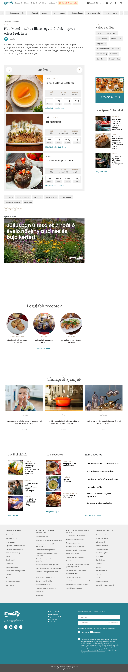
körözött (113, 54)
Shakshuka (40, 592)
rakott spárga (66, 197)
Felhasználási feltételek (56, 612)
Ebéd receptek (101, 535)
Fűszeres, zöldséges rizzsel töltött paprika (47, 573)
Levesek (99, 564)
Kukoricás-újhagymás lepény (76, 570)
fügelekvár (101, 43)
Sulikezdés (115, 117)
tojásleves (101, 59)
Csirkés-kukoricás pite (73, 577)
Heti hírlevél (97, 632)
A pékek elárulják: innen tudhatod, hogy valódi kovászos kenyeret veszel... (117, 142)
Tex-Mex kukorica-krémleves (76, 550)
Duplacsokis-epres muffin (59, 160)
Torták (98, 567)
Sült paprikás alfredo (43, 585)
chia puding (102, 54)
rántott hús (71, 336)
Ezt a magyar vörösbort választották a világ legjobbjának (117, 160)
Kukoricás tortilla (72, 574)
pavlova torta (110, 33)
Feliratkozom (113, 623)
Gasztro (8, 21)
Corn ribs (69, 561)
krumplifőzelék (68, 461)
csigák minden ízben (17, 336)
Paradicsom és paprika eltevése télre (49, 540)
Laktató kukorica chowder (75, 557)
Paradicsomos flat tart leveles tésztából (46, 554)
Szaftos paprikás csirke (44, 581)
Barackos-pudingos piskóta (99, 503)
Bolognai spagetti (12, 567)
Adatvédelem (53, 614)
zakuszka (46, 13)
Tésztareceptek (101, 571)
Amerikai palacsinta (13, 582)
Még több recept (44, 348)
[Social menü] (107, 3)
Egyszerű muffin (11, 538)
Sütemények (100, 542)
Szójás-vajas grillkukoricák (75, 547)
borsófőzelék (114, 59)
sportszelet (33, 13)
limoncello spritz (110, 13)
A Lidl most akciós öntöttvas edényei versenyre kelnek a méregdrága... (64, 422)
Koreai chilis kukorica (73, 554)
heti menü (9, 197)
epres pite (28, 202)
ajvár (99, 33)
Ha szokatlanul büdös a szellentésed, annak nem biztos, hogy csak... (24, 422)
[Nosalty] (8, 3)
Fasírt (8, 556)
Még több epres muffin (54, 186)
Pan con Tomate (42, 537)
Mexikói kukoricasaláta (74, 588)
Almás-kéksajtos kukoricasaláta (77, 585)
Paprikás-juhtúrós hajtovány (46, 588)
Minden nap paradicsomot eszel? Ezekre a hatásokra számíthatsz (117, 124)
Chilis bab (9, 564)
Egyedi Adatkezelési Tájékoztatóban (93, 651)
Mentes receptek (102, 546)
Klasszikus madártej (13, 553)
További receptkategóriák (105, 585)
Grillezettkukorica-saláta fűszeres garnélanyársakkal (78, 565)
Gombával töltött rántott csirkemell (71, 341)
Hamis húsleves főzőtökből (60, 82)
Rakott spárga (53, 121)
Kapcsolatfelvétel (54, 617)
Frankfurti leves (11, 535)
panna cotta (116, 38)
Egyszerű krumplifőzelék (14, 549)
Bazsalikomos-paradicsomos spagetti (46, 560)
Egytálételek (100, 560)
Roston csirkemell (12, 578)
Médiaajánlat (53, 622)
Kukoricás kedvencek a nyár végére (77, 531)
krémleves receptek (13, 202)
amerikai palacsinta (70, 493)
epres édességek (23, 197)
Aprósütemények (102, 538)
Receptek (18, 3)
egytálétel (37, 197)
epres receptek (51, 197)
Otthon (114, 154)
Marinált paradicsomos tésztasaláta (48, 568)
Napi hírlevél (85, 632)
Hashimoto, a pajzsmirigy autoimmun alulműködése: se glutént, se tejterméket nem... (31, 469)
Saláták (98, 574)
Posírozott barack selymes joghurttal (99, 495)
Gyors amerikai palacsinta (69, 496)
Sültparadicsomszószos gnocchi (47, 565)
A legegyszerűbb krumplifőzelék (69, 465)
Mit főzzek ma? (35, 3)
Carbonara (10, 585)
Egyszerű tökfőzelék (67, 480)
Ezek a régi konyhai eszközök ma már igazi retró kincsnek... (104, 422)
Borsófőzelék (10, 560)
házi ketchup (102, 38)
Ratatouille (40, 595)
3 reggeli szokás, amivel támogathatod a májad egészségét (31, 487)
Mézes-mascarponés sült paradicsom (45, 545)
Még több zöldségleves (54, 108)
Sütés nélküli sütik (102, 549)
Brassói (8, 574)
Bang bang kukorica (73, 543)
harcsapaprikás (93, 13)
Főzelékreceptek (102, 553)
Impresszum (52, 619)
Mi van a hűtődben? (49, 3)
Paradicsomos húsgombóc (15, 571)
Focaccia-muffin (94, 487)
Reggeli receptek (102, 582)
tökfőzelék (66, 477)
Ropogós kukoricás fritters (75, 539)
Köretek (98, 578)
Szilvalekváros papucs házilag (44, 341)
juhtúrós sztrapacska (15, 13)
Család (114, 134)
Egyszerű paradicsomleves (15, 546)
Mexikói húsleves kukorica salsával (78, 581)
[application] (44, 240)
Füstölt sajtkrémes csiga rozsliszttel (17, 341)
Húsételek (99, 556)
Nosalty (12, 39)
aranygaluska (59, 13)
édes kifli (44, 336)
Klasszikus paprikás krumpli (45, 577)
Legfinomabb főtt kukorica (75, 536)
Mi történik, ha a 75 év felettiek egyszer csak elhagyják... (31, 502)
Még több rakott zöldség (55, 147)
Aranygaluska (10, 542)
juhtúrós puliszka (76, 13)
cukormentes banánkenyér (108, 49)
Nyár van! (24, 415)
